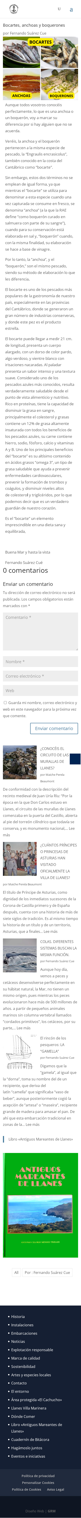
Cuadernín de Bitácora (30, 1439)
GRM (52, 1511)
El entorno (20, 1391)
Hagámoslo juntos (26, 1447)
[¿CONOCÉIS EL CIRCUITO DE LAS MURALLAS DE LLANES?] (20, 763)
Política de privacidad (38, 1476)
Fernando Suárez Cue (28, 33)
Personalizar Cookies (38, 1482)
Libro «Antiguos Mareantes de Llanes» (41, 1139)
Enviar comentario (54, 728)
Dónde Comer (23, 1416)
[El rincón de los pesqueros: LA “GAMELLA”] (20, 1053)
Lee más (51, 931)
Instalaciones (22, 1324)
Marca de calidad (25, 1358)
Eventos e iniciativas (28, 1456)
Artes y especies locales (31, 1374)
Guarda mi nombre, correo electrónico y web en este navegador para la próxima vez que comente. (40, 709)
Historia (18, 1316)
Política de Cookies (26, 1489)
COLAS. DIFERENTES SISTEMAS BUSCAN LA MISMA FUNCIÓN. (58, 948)
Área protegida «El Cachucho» (36, 1399)
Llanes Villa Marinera (28, 1408)
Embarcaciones (24, 1333)
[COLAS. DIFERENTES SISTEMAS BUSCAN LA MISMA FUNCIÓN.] (20, 956)
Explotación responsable (32, 1349)
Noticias (18, 1341)
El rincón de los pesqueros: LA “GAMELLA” (53, 1045)
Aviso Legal (55, 1489)
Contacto (19, 1383)
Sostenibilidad (23, 1366)
